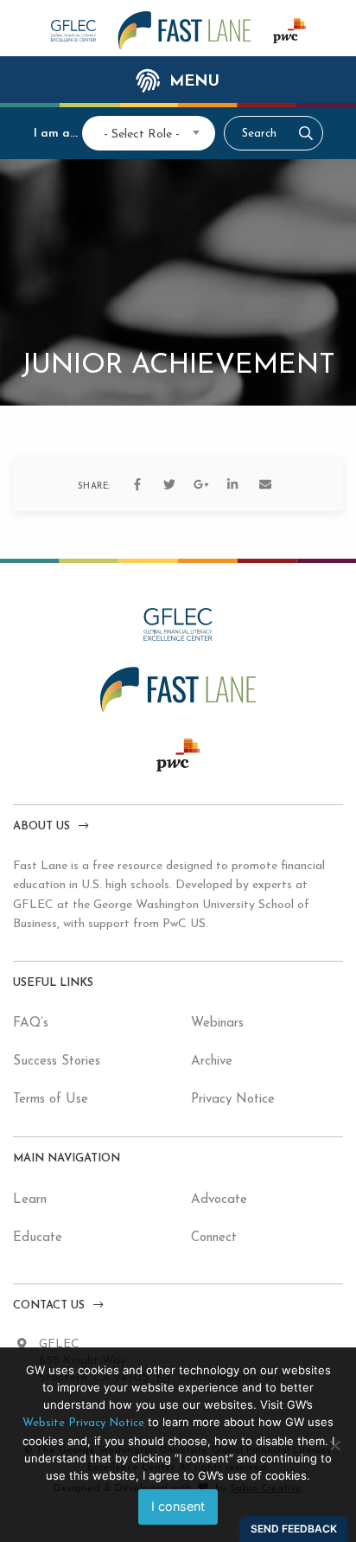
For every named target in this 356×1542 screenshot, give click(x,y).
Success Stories (56, 1061)
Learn (30, 1199)
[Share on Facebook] (137, 484)
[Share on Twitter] (169, 484)
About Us (41, 826)
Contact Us (49, 1305)
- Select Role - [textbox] (142, 134)
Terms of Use (50, 1099)
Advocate (219, 1199)
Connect (214, 1238)
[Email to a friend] (265, 484)
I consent (178, 1506)
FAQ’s (30, 1023)
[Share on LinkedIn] (233, 484)
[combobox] (142, 132)
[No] (334, 1445)
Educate (37, 1238)
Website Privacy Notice (83, 1423)
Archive (211, 1061)
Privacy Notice (233, 1099)
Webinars (217, 1023)
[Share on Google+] (201, 484)
